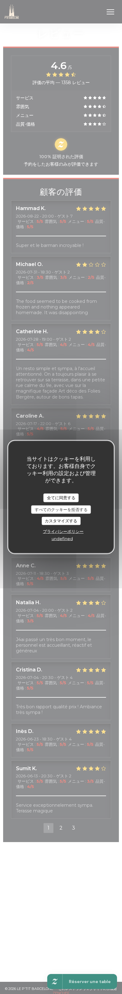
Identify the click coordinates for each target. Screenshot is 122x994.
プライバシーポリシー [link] (63, 531)
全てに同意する (61, 497)
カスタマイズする (61, 520)
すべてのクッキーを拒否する (61, 509)
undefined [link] (62, 538)
